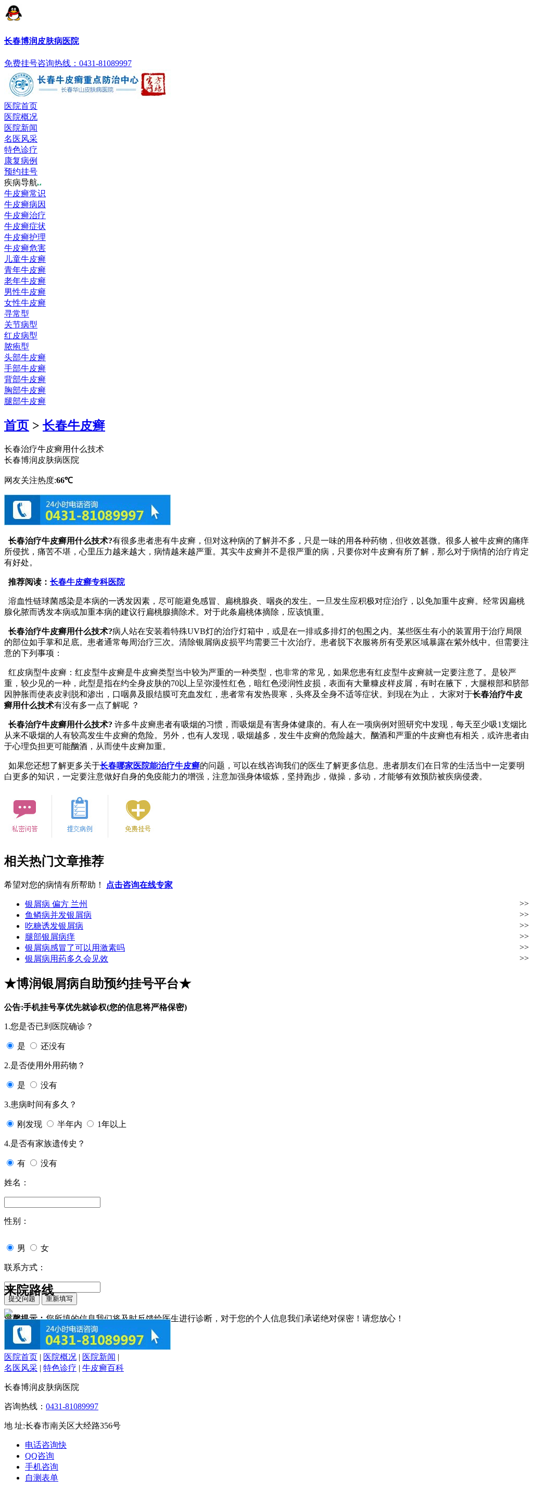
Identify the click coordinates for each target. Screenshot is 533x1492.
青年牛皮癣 (25, 269)
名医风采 (20, 138)
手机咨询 (41, 1466)
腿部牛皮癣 (25, 401)
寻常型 (16, 313)
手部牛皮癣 (25, 368)
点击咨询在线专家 (139, 884)
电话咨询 (46, 1444)
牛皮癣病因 (25, 204)
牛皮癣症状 (25, 226)
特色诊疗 (20, 149)
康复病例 (20, 160)
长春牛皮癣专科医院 (87, 581)
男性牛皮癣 (25, 291)
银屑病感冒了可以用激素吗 (75, 947)
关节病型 (20, 324)
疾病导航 (20, 182)
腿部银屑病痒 (50, 936)
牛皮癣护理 (25, 237)
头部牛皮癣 (25, 357)
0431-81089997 (72, 1406)
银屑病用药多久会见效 (66, 958)
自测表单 (41, 1477)
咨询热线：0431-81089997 (84, 63)
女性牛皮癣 (25, 302)
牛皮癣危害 (25, 248)
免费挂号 (20, 63)
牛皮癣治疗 (25, 215)
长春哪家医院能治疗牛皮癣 (150, 765)
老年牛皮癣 (25, 280)
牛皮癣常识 (25, 193)
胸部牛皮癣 (25, 390)
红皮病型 (20, 335)
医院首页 (20, 106)
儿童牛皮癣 (25, 259)
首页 (16, 425)
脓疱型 (16, 346)
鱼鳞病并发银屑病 (58, 915)
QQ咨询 (39, 1455)
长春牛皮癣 (74, 425)
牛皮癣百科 (103, 1367)
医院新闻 (20, 127)
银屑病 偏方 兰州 (56, 904)
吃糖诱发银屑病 (54, 925)
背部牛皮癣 (25, 379)
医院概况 (20, 116)
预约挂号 (20, 171)
